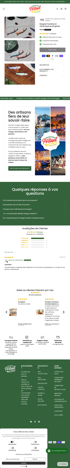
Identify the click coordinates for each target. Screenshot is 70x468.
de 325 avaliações (35, 295)
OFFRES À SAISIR (41, 394)
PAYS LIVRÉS (58, 415)
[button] (4, 9)
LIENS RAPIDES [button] (58, 367)
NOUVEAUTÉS (42, 383)
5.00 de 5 (40, 232)
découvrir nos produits (19, 168)
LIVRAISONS (58, 411)
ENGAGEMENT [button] (26, 367)
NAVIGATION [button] (43, 367)
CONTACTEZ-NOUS (59, 373)
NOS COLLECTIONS (42, 373)
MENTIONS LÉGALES (58, 394)
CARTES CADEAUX (41, 388)
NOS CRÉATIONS (42, 379)
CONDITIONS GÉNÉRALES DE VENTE (58, 380)
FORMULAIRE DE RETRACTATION (59, 387)
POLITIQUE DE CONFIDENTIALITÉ (60, 400)
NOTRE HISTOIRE (41, 400)
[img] (9, 257)
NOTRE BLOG (42, 405)
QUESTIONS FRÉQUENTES (58, 406)
